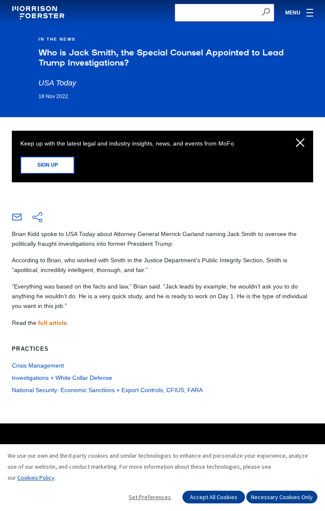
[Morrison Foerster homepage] (39, 12)
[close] (300, 143)
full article (52, 322)
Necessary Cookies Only (282, 497)
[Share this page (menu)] (37, 218)
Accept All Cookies (213, 497)
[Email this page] (17, 219)
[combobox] (224, 13)
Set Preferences (150, 497)
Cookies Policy (36, 477)
